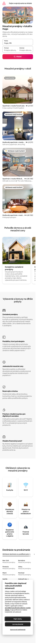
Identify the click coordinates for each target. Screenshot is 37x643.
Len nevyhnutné (17, 624)
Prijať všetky (18, 619)
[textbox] (10, 50)
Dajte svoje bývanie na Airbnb (20, 3)
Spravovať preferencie (17, 630)
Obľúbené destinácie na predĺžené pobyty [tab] (16, 554)
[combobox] (17, 43)
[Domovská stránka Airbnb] (4, 3)
